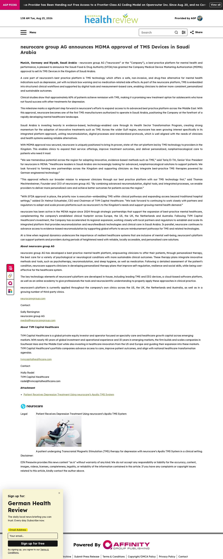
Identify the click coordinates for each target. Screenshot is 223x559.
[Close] (59, 493)
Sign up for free (32, 543)
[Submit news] (10, 268)
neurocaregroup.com (32, 298)
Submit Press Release (86, 556)
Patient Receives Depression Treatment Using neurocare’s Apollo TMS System (69, 394)
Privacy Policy (167, 556)
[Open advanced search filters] (183, 32)
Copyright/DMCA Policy (142, 556)
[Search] (176, 32)
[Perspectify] (10, 276)
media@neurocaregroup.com (37, 320)
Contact (183, 556)
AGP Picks (10, 4)
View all (215, 4)
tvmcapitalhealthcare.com (36, 359)
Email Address (17, 529)
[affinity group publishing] (10, 283)
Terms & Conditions (114, 556)
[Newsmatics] (10, 291)
